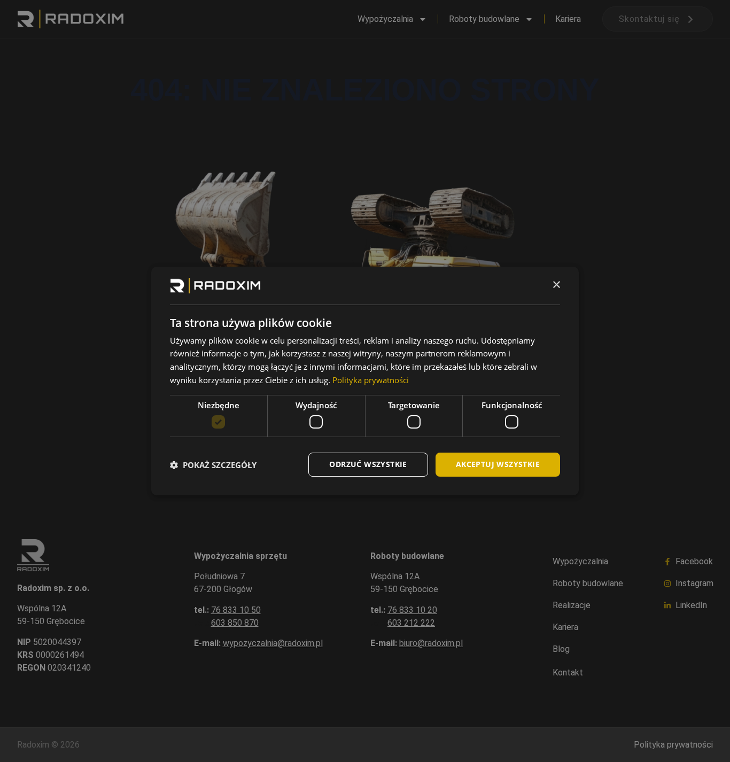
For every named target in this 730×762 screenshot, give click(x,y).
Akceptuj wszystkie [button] (498, 464)
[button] (213, 465)
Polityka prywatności (370, 380)
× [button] (556, 285)
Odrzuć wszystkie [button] (368, 464)
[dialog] (365, 381)
